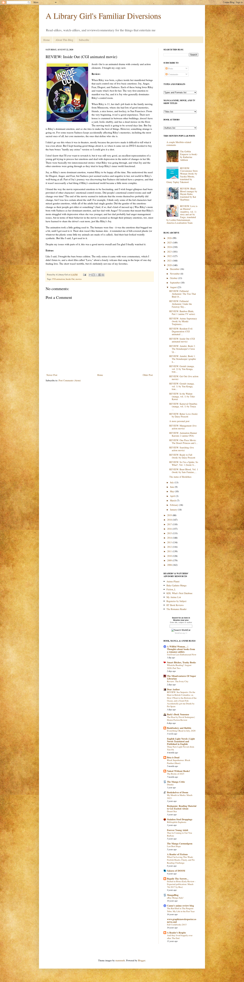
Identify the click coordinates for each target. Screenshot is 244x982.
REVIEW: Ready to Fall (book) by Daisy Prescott (182, 456)
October (174, 278)
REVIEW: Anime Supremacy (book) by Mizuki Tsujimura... (183, 321)
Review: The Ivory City (177, 681)
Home (46, 40)
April (173, 496)
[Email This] (90, 275)
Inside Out (70, 279)
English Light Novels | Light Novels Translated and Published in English (181, 741)
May (172, 491)
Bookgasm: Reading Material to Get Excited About (181, 807)
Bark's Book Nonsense (178, 714)
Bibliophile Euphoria (176, 822)
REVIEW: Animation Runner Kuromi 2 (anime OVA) (183, 434)
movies (79, 279)
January (174, 509)
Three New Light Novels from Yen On (180, 748)
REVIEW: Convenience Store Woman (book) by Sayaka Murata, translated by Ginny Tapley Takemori (182, 175)
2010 (169, 555)
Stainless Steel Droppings (179, 819)
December (175, 269)
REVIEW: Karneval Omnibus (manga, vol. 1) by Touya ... (183, 406)
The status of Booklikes (180, 476)
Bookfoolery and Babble (179, 728)
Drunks (170, 784)
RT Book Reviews (175, 605)
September (175, 282)
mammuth (120, 960)
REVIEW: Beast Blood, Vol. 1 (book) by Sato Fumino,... (183, 471)
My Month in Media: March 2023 (179, 796)
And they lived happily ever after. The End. (179, 937)
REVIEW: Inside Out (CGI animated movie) (182, 340)
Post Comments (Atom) (70, 380)
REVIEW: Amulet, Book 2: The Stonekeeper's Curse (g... (182, 348)
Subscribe (84, 40)
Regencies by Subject (176, 601)
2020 (169, 265)
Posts (170, 68)
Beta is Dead (173, 757)
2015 (169, 533)
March (173, 500)
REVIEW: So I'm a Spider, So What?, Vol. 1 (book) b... (183, 463)
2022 (169, 256)
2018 (169, 519)
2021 (169, 260)
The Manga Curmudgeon (179, 843)
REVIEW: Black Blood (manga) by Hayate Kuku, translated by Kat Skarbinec (188, 194)
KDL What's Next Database (179, 593)
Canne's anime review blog (180, 905)
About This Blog (64, 40)
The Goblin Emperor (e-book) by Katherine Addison (188, 155)
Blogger (141, 960)
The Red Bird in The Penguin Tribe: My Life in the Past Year (181, 910)
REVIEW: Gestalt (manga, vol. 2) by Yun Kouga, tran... (181, 369)
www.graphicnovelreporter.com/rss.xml (181, 920)
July (172, 482)
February (174, 504)
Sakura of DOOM (176, 870)
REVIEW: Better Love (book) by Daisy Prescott (183, 415)
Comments (172, 74)
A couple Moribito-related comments (178, 144)
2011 (169, 551)
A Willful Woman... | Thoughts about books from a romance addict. (181, 649)
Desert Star (172, 811)
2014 (169, 537)
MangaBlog (172, 895)
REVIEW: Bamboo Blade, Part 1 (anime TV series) (182, 313)
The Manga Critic (176, 781)
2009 (169, 560)
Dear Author (173, 689)
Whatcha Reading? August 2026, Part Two (179, 666)
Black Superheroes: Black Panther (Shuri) (178, 761)
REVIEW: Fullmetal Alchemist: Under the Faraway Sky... (180, 304)
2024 (169, 247)
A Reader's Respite (176, 932)
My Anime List (173, 597)
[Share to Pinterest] (103, 275)
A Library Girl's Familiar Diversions (103, 15)
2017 (169, 524)
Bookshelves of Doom (177, 792)
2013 (169, 542)
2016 (169, 528)
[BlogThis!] (93, 275)
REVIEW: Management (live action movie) (183, 427)
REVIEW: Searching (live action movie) (181, 449)
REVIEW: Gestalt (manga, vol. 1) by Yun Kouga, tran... (181, 386)
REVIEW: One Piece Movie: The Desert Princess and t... (183, 442)
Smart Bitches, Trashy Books (181, 662)
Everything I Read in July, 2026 (181, 730)
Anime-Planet (172, 581)
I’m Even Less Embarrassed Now (181, 654)
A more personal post (179, 421)
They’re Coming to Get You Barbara (179, 834)
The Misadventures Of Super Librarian (181, 677)
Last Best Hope (174, 846)
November (175, 273)
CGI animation (58, 279)
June (172, 486)
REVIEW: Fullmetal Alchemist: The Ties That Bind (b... (182, 293)
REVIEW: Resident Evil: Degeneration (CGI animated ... (181, 331)
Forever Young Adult (177, 830)
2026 (169, 238)
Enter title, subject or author (181, 622)
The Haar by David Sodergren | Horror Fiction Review (181, 718)
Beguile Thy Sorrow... (178, 878)
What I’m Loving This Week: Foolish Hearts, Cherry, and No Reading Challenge (181, 860)
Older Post (148, 375)
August (173, 287)
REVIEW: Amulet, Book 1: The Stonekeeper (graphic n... (182, 358)
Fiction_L (171, 589)
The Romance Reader (176, 609)
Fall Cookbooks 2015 (177, 924)
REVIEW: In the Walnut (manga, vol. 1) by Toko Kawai (182, 396)
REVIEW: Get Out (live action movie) (183, 378)
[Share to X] (96, 275)
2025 (169, 242)
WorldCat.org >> (181, 633)
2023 (169, 251)
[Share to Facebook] (99, 275)
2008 (169, 564)
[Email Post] (84, 274)
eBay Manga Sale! (175, 897)
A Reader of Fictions (177, 854)
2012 (169, 546)
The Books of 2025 (175, 773)
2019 (169, 515)
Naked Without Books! (178, 771)
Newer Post (51, 375)
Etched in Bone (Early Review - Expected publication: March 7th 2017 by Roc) (181, 884)
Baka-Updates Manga (176, 585)
